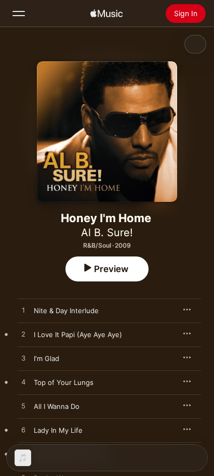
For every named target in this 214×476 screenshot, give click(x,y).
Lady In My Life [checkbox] (58, 430)
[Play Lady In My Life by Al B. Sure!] (23, 430)
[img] (106, 13)
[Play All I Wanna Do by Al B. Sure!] (23, 406)
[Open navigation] (18, 13)
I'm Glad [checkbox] (46, 358)
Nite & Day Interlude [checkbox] (66, 310)
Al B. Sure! (107, 232)
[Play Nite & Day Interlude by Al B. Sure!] (23, 310)
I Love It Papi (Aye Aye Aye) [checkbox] (78, 334)
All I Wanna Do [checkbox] (56, 406)
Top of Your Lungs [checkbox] (63, 382)
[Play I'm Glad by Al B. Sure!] (23, 358)
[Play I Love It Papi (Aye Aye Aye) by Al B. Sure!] (23, 334)
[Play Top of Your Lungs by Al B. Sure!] (23, 382)
